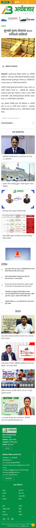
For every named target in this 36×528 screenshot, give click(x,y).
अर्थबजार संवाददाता (11, 66)
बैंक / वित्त (21, 493)
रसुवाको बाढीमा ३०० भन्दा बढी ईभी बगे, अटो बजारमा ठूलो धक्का (19, 302)
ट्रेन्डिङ (4, 264)
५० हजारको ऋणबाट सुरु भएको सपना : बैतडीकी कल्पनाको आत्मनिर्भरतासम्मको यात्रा (15, 419)
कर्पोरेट (20, 506)
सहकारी (4, 499)
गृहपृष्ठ (4, 490)
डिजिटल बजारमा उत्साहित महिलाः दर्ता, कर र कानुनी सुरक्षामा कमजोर (16, 391)
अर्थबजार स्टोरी (6, 509)
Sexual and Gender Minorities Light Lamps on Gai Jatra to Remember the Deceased (19, 285)
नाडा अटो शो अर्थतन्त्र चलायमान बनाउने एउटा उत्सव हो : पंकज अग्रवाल (17, 337)
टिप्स (4, 496)
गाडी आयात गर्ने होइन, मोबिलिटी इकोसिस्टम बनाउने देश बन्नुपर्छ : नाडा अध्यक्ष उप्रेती (17, 364)
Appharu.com (25, 526)
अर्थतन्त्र (20, 515)
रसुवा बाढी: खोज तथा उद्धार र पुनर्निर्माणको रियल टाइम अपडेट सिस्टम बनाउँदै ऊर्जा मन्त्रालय (20, 270)
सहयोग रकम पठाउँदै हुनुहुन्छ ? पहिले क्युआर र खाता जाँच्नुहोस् (18, 185)
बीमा (4, 506)
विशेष (18, 311)
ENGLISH (5, 2)
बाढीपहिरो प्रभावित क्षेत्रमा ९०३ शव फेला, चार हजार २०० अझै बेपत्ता (17, 157)
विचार (20, 512)
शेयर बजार (5, 515)
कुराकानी (21, 490)
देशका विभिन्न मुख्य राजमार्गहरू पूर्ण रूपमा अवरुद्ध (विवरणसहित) (17, 237)
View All (7, 448)
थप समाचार (18, 132)
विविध (20, 499)
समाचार (4, 493)
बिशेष (20, 509)
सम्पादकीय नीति (8, 479)
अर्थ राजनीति (22, 496)
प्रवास (4, 512)
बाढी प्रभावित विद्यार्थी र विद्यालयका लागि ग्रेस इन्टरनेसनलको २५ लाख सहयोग (17, 278)
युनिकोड (17, 2)
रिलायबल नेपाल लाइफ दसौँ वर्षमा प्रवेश (14, 211)
